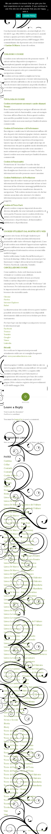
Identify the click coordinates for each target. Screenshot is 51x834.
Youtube (7, 334)
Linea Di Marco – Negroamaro (19, 570)
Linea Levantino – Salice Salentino (21, 687)
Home (7, 490)
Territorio (8, 803)
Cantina (8, 461)
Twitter (7, 331)
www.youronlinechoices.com (19, 356)
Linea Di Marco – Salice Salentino (20, 592)
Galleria (7, 482)
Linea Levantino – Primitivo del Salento (23, 665)
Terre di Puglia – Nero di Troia (18, 767)
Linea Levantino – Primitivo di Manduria (23, 672)
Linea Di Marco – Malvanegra (18, 548)
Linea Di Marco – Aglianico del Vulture (22, 504)
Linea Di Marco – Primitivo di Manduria (23, 585)
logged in (18, 419)
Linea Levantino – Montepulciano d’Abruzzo (25, 650)
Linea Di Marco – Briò (14, 515)
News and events (12, 716)
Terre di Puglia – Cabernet (17, 730)
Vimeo (6, 340)
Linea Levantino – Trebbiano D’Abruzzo (23, 694)
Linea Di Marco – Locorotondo (19, 541)
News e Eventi (11, 720)
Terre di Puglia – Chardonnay (18, 738)
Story (6, 727)
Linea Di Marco (11, 497)
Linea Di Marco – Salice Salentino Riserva (24, 599)
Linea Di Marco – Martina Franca (20, 563)
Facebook (8, 329)
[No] (47, 10)
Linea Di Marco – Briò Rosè (17, 523)
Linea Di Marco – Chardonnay (18, 530)
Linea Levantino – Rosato (16, 679)
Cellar (7, 464)
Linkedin (7, 343)
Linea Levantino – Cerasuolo (18, 628)
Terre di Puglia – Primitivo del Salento (22, 774)
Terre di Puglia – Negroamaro (18, 760)
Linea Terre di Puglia (14, 709)
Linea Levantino (12, 614)
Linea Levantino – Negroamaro (19, 658)
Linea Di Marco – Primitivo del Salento (23, 577)
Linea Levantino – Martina (17, 643)
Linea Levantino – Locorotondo (19, 636)
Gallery (7, 486)
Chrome (7, 297)
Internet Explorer (11, 302)
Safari (6, 305)
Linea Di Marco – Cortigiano (18, 537)
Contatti (8, 468)
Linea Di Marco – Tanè (15, 606)
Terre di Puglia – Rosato (15, 789)
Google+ (7, 337)
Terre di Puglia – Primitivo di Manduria (22, 782)
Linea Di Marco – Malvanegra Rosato (22, 555)
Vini (6, 811)
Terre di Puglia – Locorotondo (18, 745)
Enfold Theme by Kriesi (36, 830)
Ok (18, 16)
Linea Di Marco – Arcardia (16, 512)
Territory (8, 807)
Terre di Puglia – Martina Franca (19, 752)
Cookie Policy (10, 475)
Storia (7, 723)
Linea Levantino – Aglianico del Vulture (23, 621)
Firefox (7, 299)
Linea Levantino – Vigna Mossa (19, 701)
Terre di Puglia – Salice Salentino (20, 796)
